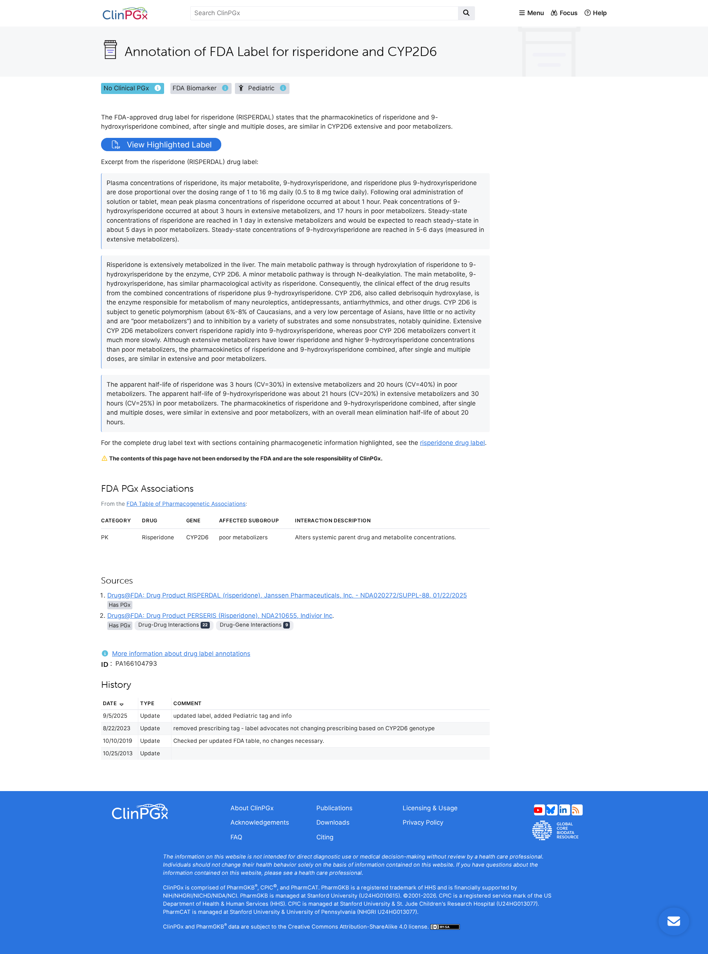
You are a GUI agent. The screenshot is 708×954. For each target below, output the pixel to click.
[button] (531, 13)
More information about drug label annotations (181, 653)
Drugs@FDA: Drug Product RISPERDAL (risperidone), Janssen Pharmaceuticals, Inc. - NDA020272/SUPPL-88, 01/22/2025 (287, 595)
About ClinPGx (252, 808)
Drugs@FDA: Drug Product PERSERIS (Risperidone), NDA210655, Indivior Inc (219, 615)
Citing (324, 837)
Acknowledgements (259, 822)
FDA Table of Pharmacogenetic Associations (186, 503)
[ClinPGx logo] (160, 811)
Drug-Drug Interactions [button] (173, 625)
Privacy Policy (423, 822)
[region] (295, 733)
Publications (334, 808)
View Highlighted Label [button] (168, 144)
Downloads (333, 822)
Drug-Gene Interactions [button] (254, 625)
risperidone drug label (452, 442)
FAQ (236, 837)
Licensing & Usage (430, 808)
